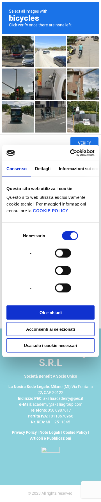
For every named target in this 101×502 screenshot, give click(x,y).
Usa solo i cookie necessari (50, 345)
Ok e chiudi (51, 312)
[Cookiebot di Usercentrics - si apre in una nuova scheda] (71, 153)
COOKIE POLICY (50, 210)
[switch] (63, 252)
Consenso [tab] (16, 168)
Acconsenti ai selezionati (50, 329)
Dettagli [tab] (42, 168)
